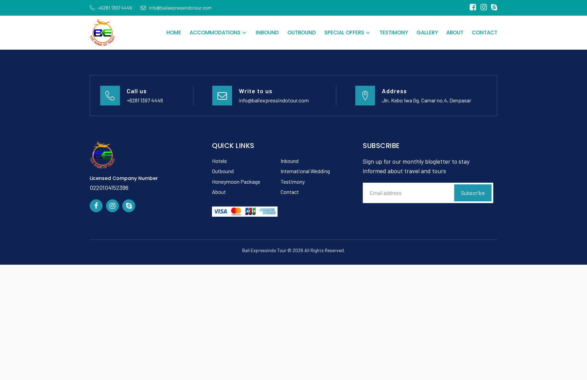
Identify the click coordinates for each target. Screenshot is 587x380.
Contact (484, 32)
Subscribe (473, 192)
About (454, 32)
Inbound (267, 32)
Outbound (301, 32)
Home (173, 32)
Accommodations (215, 32)
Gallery (427, 32)
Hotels (219, 161)
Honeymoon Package (236, 181)
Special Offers (344, 32)
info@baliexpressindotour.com (274, 100)
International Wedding (305, 171)
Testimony (393, 32)
